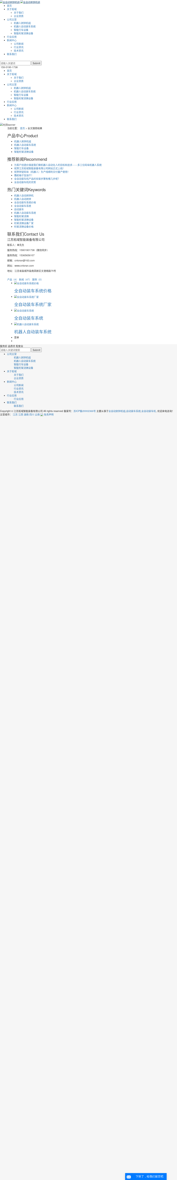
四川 (31, 414)
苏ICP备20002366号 (84, 411)
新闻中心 (12, 40)
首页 (9, 5)
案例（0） (37, 279)
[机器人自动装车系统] (26, 323)
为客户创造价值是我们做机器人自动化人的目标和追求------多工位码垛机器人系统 (58, 164)
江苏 (15, 414)
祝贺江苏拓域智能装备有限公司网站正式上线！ (39, 168)
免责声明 (49, 414)
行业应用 (12, 36)
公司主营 (12, 19)
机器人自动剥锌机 (24, 195)
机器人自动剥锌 (22, 199)
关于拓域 (12, 9)
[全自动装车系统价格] (26, 283)
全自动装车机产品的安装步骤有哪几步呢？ (37, 178)
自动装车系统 (133, 411)
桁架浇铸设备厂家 (24, 223)
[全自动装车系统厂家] (26, 296)
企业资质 (19, 16)
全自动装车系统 (22, 205)
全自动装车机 (148, 411)
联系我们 (12, 54)
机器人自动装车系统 (25, 26)
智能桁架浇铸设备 (23, 33)
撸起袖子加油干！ (24, 175)
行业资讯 (19, 47)
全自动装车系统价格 (25, 202)
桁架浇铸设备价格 (24, 226)
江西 (20, 414)
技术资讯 (19, 50)
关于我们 (19, 12)
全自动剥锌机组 (117, 411)
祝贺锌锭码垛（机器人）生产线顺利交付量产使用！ (42, 171)
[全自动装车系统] (24, 310)
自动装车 (19, 209)
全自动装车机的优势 (25, 182)
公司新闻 (19, 43)
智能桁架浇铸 (21, 216)
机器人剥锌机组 (22, 23)
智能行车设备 (21, 29)
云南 (37, 414)
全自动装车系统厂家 (33, 304)
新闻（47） (25, 279)
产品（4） (12, 279)
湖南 (26, 414)
